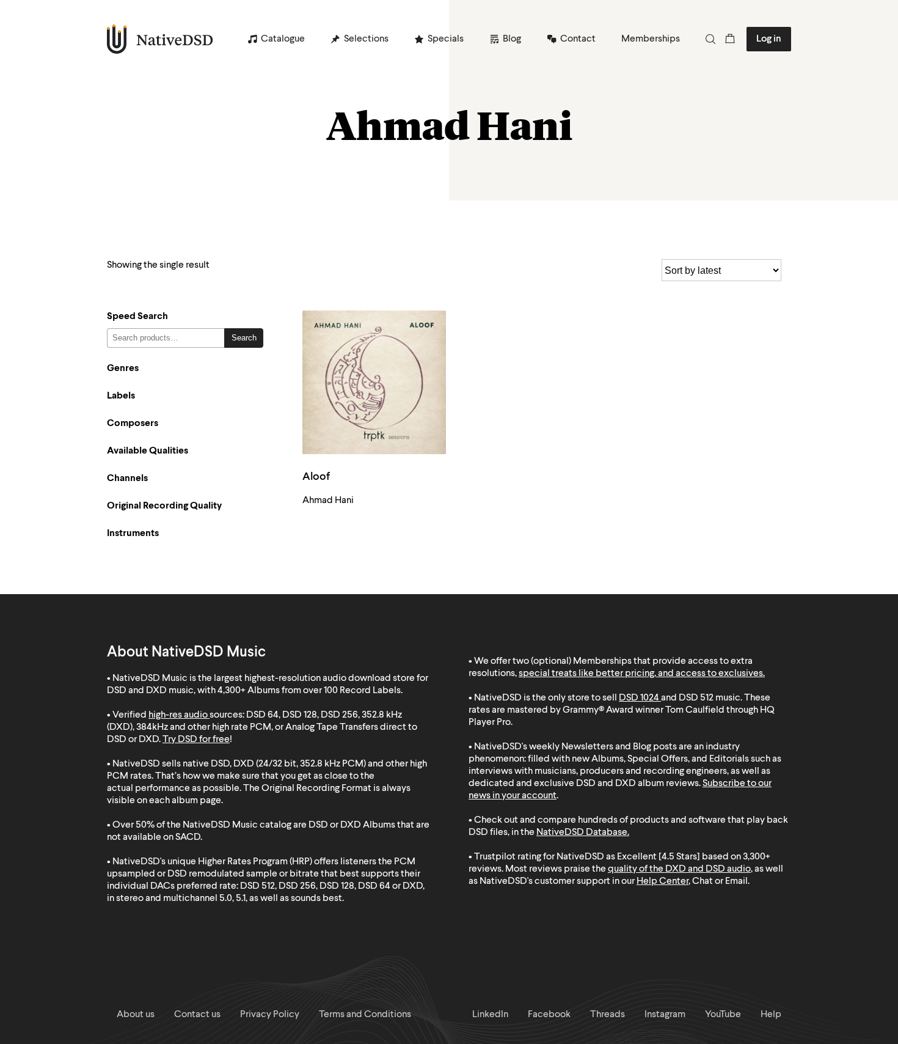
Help (771, 1015)
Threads (607, 1015)
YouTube (723, 1015)
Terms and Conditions (365, 1015)
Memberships (650, 39)
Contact (578, 39)
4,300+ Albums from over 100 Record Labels (309, 691)
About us (136, 1015)
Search (244, 337)
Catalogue (283, 39)
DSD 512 (696, 698)
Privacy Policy (269, 1015)
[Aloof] (374, 382)
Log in (768, 39)
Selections (366, 39)
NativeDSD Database (581, 832)
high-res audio (178, 715)
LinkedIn (490, 1015)
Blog (512, 39)
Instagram (664, 1015)
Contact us (197, 1015)
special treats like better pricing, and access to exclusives (641, 673)
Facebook (549, 1015)
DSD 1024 (639, 698)
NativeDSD (160, 39)
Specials (446, 39)
